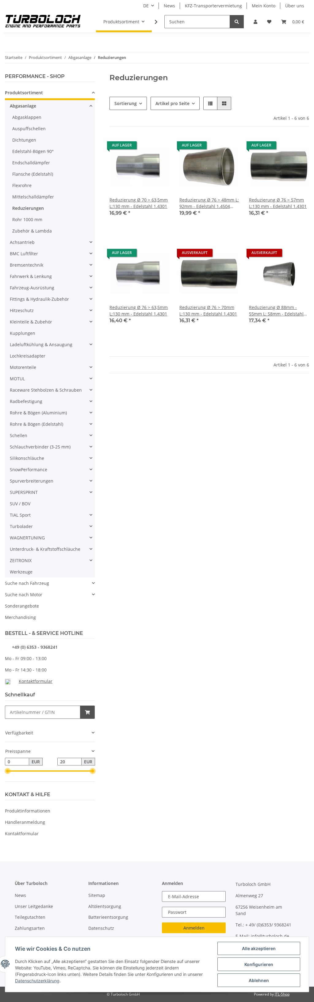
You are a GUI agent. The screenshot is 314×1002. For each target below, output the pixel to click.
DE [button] (146, 6)
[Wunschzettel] (269, 21)
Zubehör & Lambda (32, 231)
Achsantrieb (22, 242)
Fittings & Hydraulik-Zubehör (39, 299)
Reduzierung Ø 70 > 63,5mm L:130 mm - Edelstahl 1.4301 (138, 203)
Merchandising (20, 617)
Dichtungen (24, 140)
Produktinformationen (27, 811)
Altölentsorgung (104, 906)
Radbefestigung (26, 401)
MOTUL (17, 379)
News (169, 6)
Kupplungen (22, 333)
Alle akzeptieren (259, 948)
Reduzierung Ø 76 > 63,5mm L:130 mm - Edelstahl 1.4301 (138, 310)
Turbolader (21, 526)
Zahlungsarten (30, 928)
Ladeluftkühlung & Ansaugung (41, 344)
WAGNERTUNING (27, 538)
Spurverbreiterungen (31, 481)
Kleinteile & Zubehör (31, 322)
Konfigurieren (258, 964)
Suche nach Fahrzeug (27, 583)
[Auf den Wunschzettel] (159, 147)
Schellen (18, 435)
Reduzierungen (28, 208)
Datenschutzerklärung (37, 980)
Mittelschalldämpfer (33, 197)
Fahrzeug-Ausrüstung (32, 288)
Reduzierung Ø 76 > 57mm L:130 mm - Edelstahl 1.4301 (278, 203)
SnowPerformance (28, 469)
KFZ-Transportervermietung (213, 6)
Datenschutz (101, 928)
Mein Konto (263, 6)
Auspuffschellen (29, 128)
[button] (255, 21)
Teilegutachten (30, 917)
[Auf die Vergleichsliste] (143, 147)
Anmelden (194, 928)
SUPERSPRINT (24, 492)
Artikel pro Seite (172, 103)
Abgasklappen (26, 117)
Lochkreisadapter (27, 356)
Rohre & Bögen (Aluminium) (38, 413)
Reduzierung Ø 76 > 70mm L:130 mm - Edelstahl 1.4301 (208, 310)
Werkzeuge (21, 572)
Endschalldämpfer (31, 163)
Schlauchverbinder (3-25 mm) (40, 447)
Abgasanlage (23, 106)
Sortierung (125, 103)
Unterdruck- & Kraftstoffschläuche (45, 549)
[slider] (7, 771)
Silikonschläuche (27, 458)
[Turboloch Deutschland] (43, 21)
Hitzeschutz (22, 310)
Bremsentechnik (26, 265)
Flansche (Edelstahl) (32, 174)
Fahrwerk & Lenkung (31, 276)
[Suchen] (237, 21)
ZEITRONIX (21, 560)
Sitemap (96, 895)
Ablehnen (259, 980)
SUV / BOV (20, 504)
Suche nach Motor (23, 594)
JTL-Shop (282, 994)
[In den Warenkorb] (87, 712)
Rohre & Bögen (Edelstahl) (36, 424)
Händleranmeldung (25, 822)
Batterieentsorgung (108, 917)
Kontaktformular (35, 681)
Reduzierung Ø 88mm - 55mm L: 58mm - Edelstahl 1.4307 (276, 310)
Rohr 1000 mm (27, 219)
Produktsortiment (24, 93)
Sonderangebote (22, 606)
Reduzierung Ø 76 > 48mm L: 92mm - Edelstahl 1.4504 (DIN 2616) (209, 203)
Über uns (294, 6)
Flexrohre (22, 185)
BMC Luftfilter (24, 253)
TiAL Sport (20, 515)
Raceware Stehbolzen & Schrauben (46, 390)
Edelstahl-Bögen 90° (33, 151)
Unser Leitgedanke (34, 906)
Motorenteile (23, 367)
